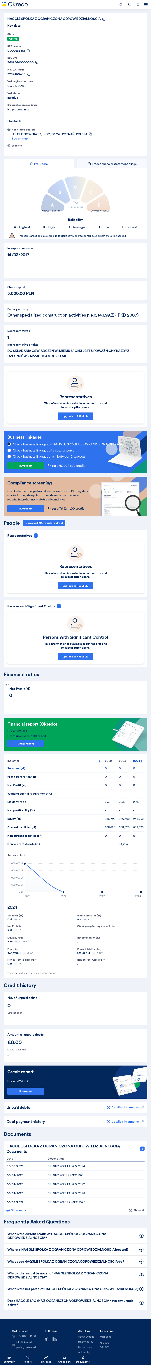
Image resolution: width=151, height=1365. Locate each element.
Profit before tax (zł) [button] (21, 776)
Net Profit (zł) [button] (16, 785)
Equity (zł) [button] (14, 819)
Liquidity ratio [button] (16, 802)
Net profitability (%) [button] (21, 810)
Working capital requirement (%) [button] (29, 793)
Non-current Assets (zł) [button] (23, 844)
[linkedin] (54, 1338)
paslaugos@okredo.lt (27, 1347)
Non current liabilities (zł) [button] (24, 835)
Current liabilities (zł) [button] (21, 827)
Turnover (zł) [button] (16, 768)
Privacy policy (85, 1341)
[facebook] (46, 1338)
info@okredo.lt (24, 1342)
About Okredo (86, 1336)
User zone (105, 1336)
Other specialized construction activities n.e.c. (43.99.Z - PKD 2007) (73, 315)
